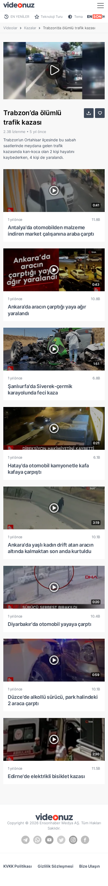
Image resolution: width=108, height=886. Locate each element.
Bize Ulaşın (89, 866)
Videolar (10, 28)
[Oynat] (54, 71)
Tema (78, 16)
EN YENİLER (20, 16)
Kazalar (30, 28)
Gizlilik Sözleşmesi (55, 866)
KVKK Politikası (17, 866)
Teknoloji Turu (52, 16)
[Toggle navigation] (100, 5)
